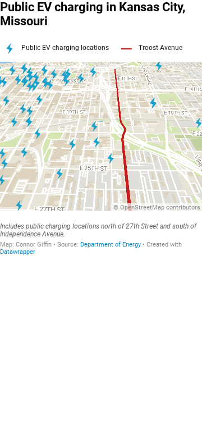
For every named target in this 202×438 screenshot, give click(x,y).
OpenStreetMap (142, 207)
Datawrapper (17, 252)
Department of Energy (110, 244)
